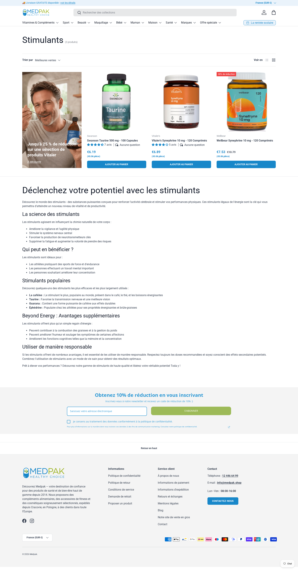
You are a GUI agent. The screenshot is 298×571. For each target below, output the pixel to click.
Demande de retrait (119, 496)
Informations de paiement (173, 482)
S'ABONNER (191, 410)
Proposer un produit (120, 503)
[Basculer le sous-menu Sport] (72, 23)
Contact (162, 524)
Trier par (27, 60)
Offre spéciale (208, 22)
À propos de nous (168, 475)
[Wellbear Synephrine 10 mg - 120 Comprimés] (246, 101)
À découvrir (34, 161)
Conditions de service (121, 489)
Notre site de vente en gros (174, 517)
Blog (160, 510)
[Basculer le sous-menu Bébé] (125, 23)
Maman (135, 22)
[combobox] (155, 12)
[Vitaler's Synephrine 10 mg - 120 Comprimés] (181, 101)
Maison (152, 22)
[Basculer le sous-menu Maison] (160, 23)
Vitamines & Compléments (38, 22)
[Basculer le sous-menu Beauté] (89, 23)
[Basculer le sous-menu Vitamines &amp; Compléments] (57, 23)
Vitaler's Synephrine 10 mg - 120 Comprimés (179, 140)
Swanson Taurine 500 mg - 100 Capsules (112, 140)
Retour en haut (149, 448)
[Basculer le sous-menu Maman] (143, 23)
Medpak (33, 554)
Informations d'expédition (173, 489)
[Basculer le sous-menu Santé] (175, 23)
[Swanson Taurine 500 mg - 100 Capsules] (116, 101)
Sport (66, 22)
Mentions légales (168, 503)
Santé (169, 22)
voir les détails (67, 2)
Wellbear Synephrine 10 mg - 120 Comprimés (245, 140)
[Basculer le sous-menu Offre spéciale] (220, 23)
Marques (186, 22)
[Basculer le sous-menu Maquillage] (111, 23)
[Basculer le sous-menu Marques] (194, 23)
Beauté (82, 22)
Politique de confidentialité (124, 475)
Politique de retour (119, 482)
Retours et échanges (170, 496)
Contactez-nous (223, 501)
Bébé (119, 22)
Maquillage (101, 22)
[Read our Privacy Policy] (229, 427)
